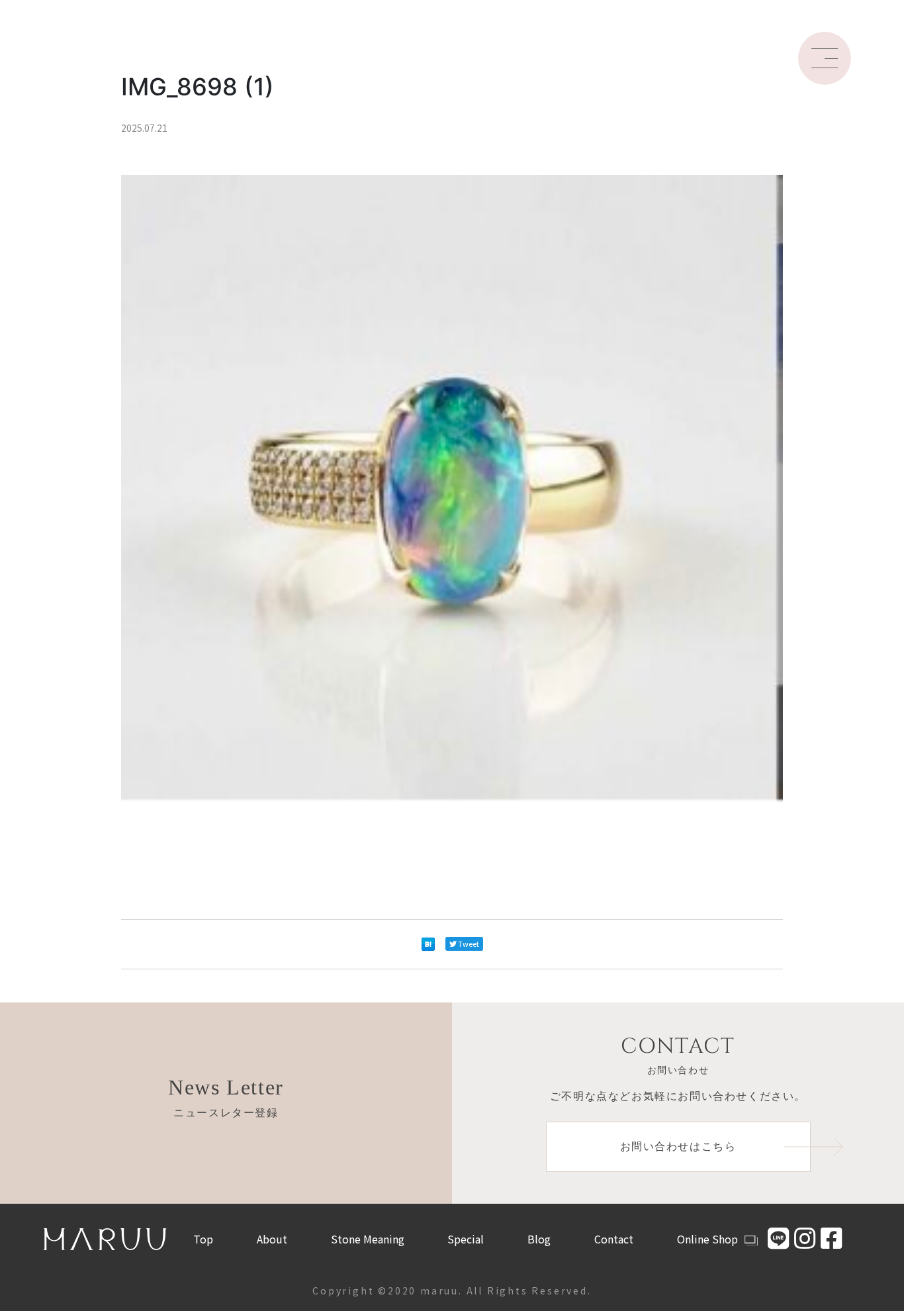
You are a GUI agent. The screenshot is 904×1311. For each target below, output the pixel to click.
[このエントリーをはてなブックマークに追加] (428, 944)
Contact (613, 1239)
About (272, 1239)
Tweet (468, 943)
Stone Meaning (367, 1239)
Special (465, 1239)
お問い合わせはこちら (678, 1146)
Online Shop (707, 1239)
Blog (539, 1239)
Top (203, 1239)
